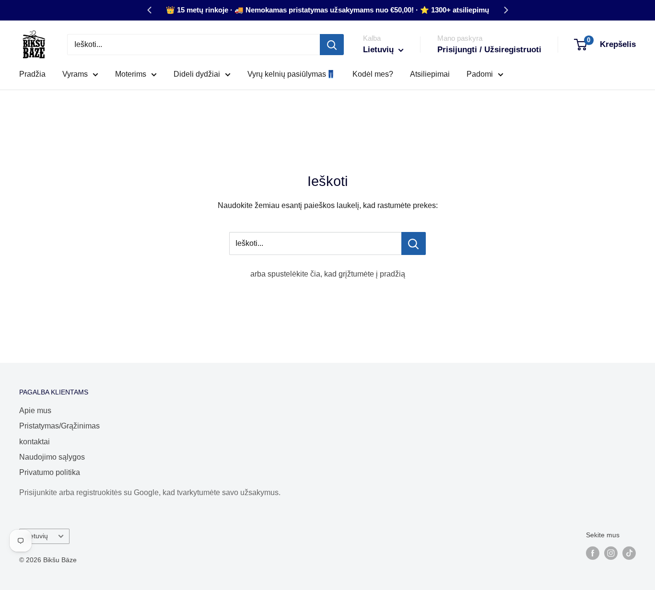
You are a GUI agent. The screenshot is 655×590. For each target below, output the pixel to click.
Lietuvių (36, 536)
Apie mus (35, 410)
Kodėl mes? (372, 74)
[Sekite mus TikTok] (629, 553)
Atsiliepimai (430, 74)
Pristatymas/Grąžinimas (59, 426)
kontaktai (34, 442)
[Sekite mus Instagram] (611, 553)
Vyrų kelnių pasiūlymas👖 (291, 74)
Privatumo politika (49, 472)
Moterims (130, 74)
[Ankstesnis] (149, 10)
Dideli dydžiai (197, 74)
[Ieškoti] (332, 44)
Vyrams (75, 74)
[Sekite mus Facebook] (592, 553)
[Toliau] (506, 10)
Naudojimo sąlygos (52, 457)
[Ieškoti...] (413, 243)
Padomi (480, 74)
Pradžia (32, 74)
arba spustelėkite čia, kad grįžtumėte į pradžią (327, 274)
